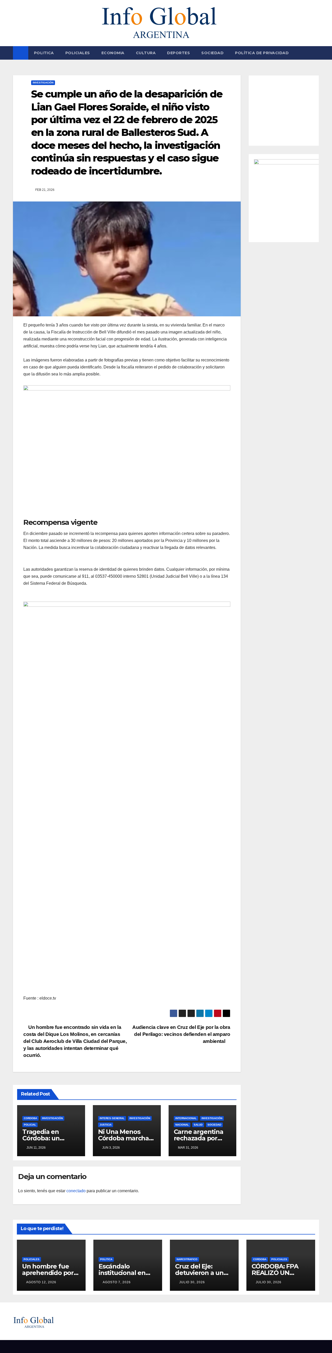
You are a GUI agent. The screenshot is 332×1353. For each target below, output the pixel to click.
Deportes (178, 53)
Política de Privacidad (262, 53)
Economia (113, 53)
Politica (44, 53)
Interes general (112, 1118)
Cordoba (30, 1118)
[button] (315, 53)
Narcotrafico (187, 1259)
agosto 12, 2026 (41, 1282)
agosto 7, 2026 (117, 1282)
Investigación (43, 82)
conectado (76, 1191)
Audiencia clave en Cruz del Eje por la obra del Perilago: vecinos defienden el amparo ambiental (181, 1034)
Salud (198, 1124)
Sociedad (212, 53)
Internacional (186, 1118)
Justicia (106, 1124)
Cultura (146, 53)
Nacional (182, 1124)
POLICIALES (77, 53)
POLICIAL (30, 1124)
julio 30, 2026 (192, 1282)
